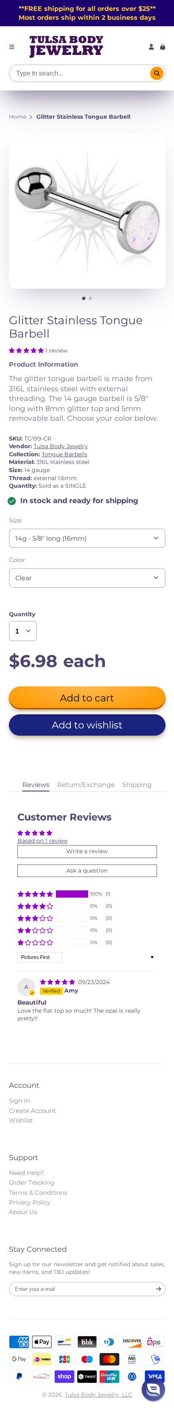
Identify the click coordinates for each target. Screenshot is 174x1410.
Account (151, 47)
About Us (23, 1212)
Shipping (137, 785)
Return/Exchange (86, 785)
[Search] (157, 73)
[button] (27, 350)
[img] (58, 982)
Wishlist (21, 1120)
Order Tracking (31, 1182)
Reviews (35, 785)
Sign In (19, 1100)
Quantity (22, 614)
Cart (163, 47)
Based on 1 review (42, 840)
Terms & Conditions (38, 1192)
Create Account (32, 1110)
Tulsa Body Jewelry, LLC (98, 1394)
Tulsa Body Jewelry (61, 446)
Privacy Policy (29, 1202)
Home (17, 116)
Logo (66, 47)
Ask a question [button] (87, 870)
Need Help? (26, 1173)
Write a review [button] (87, 851)
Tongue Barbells (64, 454)
